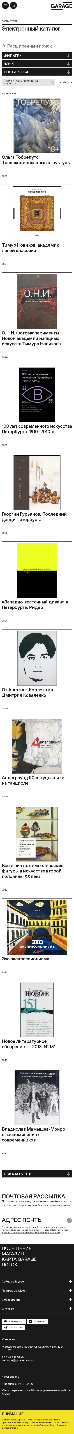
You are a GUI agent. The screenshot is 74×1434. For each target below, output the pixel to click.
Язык (9, 64)
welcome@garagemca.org (18, 1360)
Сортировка (16, 72)
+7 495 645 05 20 (13, 1356)
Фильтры (13, 56)
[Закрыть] (70, 1413)
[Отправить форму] (69, 1220)
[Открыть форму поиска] (13, 5)
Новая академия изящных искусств (21, 82)
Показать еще (18, 1174)
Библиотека (9, 21)
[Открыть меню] (5, 5)
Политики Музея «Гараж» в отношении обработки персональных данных (35, 1231)
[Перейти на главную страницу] (61, 6)
